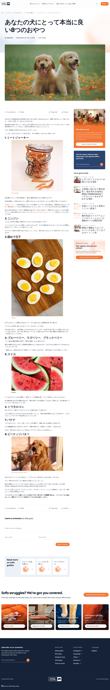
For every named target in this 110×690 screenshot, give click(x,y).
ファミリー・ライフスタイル (13, 13)
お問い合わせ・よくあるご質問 (65, 4)
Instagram (77, 651)
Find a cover (9, 626)
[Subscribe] (101, 164)
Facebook (76, 654)
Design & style (60, 657)
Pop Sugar (15, 193)
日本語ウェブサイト (48, 4)
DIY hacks (58, 654)
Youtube (76, 663)
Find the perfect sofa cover (95, 594)
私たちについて (35, 4)
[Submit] (28, 660)
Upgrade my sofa (38, 626)
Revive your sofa (92, 626)
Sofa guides (59, 651)
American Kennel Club (19, 472)
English (94, 651)
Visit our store (60, 663)
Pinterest (76, 660)
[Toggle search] (97, 3)
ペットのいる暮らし (29, 13)
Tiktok (75, 657)
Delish (13, 318)
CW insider (59, 660)
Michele (10, 38)
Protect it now (64, 626)
